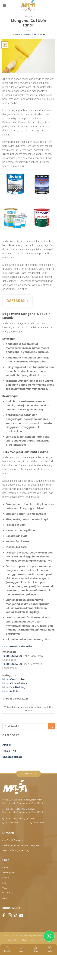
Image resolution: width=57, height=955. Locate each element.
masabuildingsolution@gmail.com (20, 818)
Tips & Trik (9, 751)
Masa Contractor (13, 679)
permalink (28, 710)
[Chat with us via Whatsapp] (49, 936)
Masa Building (11, 691)
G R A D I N (44, 940)
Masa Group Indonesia (17, 646)
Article (28, 16)
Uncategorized (12, 757)
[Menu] (4, 5)
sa (44, 34)
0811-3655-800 (11, 822)
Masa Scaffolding (13, 687)
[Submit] (51, 726)
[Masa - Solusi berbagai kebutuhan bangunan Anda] (28, 5)
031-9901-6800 (39, 822)
